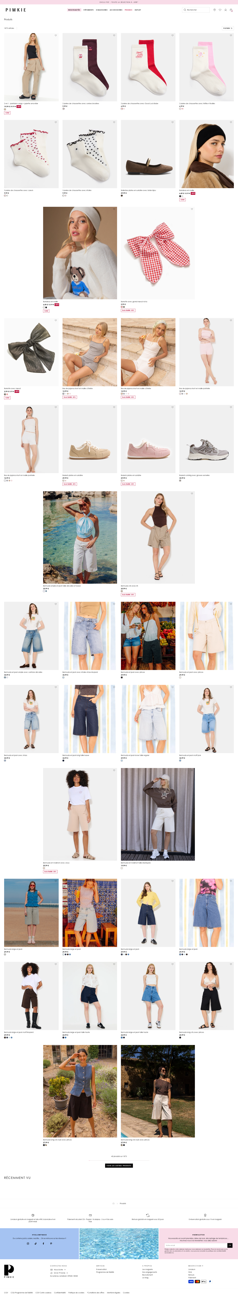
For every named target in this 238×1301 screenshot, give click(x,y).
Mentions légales (113, 1293)
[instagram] (28, 1244)
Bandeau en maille (186, 190)
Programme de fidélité (105, 1272)
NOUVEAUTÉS (74, 10)
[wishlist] (220, 10)
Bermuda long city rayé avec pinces (57, 1140)
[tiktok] (36, 1244)
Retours (191, 1275)
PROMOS (128, 10)
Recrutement (147, 1275)
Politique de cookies (76, 1293)
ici (173, 1253)
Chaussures (102, 10)
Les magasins (147, 1269)
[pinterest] (51, 1244)
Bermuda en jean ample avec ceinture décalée (23, 672)
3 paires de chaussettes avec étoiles (77, 190)
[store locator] (214, 10)
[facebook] (43, 1244)
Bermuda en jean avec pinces (133, 672)
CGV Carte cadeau (43, 1293)
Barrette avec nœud (12, 388)
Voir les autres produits (119, 1166)
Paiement (192, 1278)
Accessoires (116, 10)
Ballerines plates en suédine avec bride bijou (138, 190)
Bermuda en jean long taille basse (76, 755)
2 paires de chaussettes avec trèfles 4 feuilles (197, 103)
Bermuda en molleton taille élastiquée (136, 863)
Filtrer (226, 28)
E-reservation (101, 1269)
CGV (6, 1293)
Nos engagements (149, 1272)
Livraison (191, 1269)
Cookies (126, 1293)
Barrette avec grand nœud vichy (134, 302)
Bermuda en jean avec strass (15, 755)
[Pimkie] (16, 10)
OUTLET (138, 10)
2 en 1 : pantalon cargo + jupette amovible (21, 103)
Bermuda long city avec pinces (191, 1032)
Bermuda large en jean (13, 949)
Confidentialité (60, 1293)
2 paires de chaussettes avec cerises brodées (81, 103)
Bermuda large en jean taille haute (76, 1032)
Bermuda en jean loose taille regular (135, 755)
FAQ (190, 1272)
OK (230, 1245)
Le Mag (145, 1278)
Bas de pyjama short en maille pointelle (194, 388)
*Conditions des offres (95, 1293)
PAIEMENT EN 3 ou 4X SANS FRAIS (119, 2)
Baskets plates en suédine (73, 475)
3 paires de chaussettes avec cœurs (18, 190)
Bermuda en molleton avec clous (56, 863)
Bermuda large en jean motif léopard (18, 1032)
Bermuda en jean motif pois (190, 755)
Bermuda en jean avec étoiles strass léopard (80, 672)
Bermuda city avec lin (129, 586)
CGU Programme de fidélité (22, 1293)
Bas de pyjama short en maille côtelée (78, 388)
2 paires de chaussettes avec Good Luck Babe (139, 103)
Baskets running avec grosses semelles (194, 475)
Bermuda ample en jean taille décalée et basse (62, 586)
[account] (225, 10)
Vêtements (88, 10)
